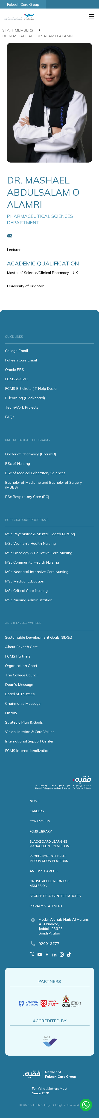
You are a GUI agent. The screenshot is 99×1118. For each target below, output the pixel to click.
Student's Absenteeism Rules (55, 896)
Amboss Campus (44, 871)
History (11, 712)
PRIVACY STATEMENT (46, 906)
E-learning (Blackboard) (25, 398)
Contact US (40, 821)
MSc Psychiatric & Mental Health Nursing (40, 534)
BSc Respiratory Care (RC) (27, 496)
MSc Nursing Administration (28, 600)
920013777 (49, 943)
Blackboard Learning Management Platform (50, 843)
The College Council (21, 675)
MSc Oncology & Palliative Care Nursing (38, 552)
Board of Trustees (20, 694)
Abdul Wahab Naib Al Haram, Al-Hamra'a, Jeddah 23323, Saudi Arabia (64, 926)
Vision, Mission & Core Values (29, 731)
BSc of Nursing (17, 463)
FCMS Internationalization (27, 750)
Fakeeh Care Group (23, 4)
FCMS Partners (18, 656)
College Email (16, 350)
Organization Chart (21, 665)
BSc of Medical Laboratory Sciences (35, 473)
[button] (90, 16)
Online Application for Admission (50, 883)
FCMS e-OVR (16, 379)
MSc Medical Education (24, 581)
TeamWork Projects (21, 407)
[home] (20, 16)
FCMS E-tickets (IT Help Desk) (31, 388)
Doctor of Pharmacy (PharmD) (30, 454)
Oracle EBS (14, 369)
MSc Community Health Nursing (32, 562)
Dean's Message (19, 684)
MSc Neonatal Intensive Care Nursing (36, 571)
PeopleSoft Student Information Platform (49, 858)
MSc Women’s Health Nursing (30, 543)
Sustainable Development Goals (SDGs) (38, 637)
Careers (37, 811)
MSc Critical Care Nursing (26, 590)
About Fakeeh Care (21, 646)
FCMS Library (41, 831)
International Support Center (29, 741)
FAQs (9, 416)
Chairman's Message (23, 703)
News (35, 801)
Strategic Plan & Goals (24, 722)
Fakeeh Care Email (21, 360)
